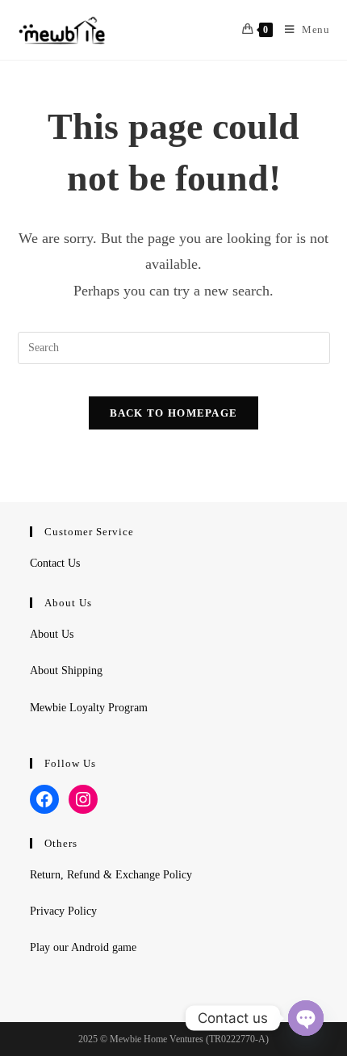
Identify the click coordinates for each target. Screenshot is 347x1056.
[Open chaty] (306, 1018)
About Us (51, 634)
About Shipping (66, 670)
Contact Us (55, 563)
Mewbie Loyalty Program (89, 708)
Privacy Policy (63, 911)
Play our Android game (83, 947)
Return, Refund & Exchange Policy (111, 875)
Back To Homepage (174, 413)
